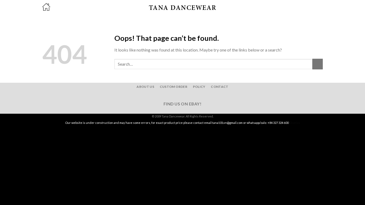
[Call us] (192, 95)
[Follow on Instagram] (179, 95)
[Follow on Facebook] (172, 95)
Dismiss (294, 122)
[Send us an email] (186, 95)
